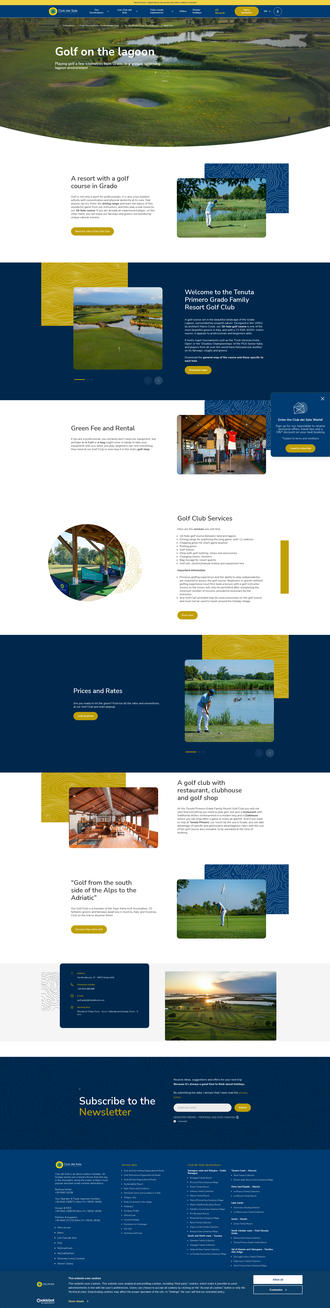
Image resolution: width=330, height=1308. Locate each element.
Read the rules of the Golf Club (92, 231)
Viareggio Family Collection (202, 1245)
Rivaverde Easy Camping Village (204, 1218)
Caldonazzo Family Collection (247, 1261)
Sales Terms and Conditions (136, 1188)
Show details (76, 1301)
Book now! (187, 615)
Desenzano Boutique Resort (246, 1207)
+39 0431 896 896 (86, 988)
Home (59, 25)
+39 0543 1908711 (65, 1201)
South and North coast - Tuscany (205, 1235)
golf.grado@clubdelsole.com (90, 1000)
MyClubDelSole (65, 1253)
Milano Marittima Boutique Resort (205, 1204)
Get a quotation (246, 11)
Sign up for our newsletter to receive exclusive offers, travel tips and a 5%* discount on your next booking (300, 429)
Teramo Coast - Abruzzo (243, 1170)
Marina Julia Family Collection (247, 1238)
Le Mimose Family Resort (245, 1196)
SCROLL (165, 81)
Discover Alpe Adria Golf (89, 929)
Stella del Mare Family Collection (204, 1249)
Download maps (198, 370)
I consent (182, 1121)
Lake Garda (237, 1202)
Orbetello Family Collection (202, 1240)
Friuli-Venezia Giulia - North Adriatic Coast (99, 25)
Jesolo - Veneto (239, 1219)
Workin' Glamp (65, 1263)
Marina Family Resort (199, 1195)
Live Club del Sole (124, 11)
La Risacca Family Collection (247, 1191)
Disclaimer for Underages (135, 1224)
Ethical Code (129, 1215)
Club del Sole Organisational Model (140, 1179)
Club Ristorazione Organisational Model (142, 1175)
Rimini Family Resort (199, 1186)
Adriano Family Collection (202, 1191)
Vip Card (128, 1228)
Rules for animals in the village (138, 1202)
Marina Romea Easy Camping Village (206, 1200)
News (60, 1232)
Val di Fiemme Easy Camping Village (250, 1265)
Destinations (68, 25)
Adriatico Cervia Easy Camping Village (207, 1209)
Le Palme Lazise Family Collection (249, 1212)
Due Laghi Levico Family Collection (250, 1256)
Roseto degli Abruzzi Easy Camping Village (253, 1179)
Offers (182, 11)
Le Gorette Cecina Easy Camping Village (208, 1254)
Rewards (220, 13)
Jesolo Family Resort (243, 1223)
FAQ (59, 1243)
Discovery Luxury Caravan (71, 1258)
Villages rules (130, 1197)
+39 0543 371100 (64, 1220)
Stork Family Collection (244, 1175)
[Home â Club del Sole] (63, 11)
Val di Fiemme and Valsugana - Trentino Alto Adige (252, 1251)
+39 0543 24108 (64, 1192)
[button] (278, 11)
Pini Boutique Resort (199, 1213)
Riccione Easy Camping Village (204, 1182)
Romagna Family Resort (201, 1177)
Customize (276, 1289)
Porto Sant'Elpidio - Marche (245, 1186)
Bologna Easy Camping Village (204, 1231)
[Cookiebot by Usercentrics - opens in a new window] (46, 1301)
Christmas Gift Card (133, 1233)
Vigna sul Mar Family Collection (204, 1227)
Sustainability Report (133, 1184)
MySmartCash (64, 1248)
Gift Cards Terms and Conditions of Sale (142, 1193)
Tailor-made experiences (156, 11)
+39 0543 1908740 (65, 1211)
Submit (243, 1107)
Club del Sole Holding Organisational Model (144, 1170)
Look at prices (86, 716)
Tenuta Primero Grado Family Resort (141, 25)
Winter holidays (197, 11)
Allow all (278, 1279)
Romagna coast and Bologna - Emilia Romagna (207, 1172)
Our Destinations (96, 11)
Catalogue (128, 1206)
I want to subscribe (300, 448)
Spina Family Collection (200, 1222)
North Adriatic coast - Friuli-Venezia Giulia (249, 1232)
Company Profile (131, 1210)
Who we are (63, 1227)
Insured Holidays (131, 1219)
